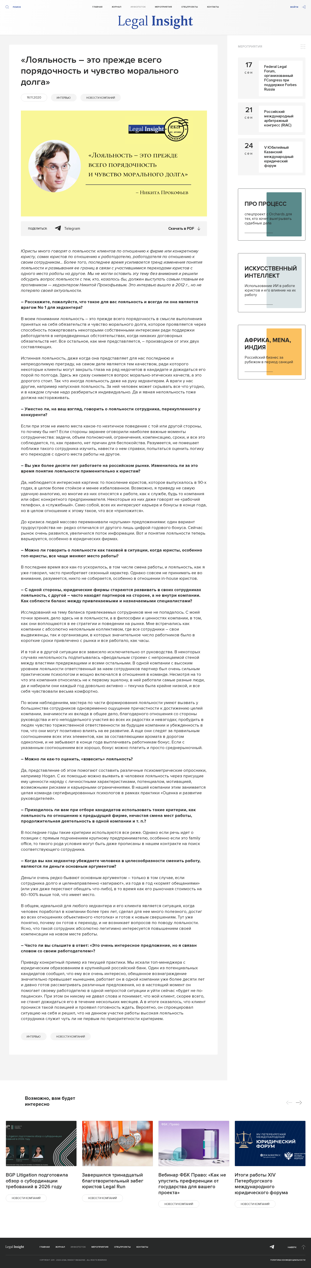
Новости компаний (100, 97)
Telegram (72, 228)
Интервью (64, 97)
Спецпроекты (189, 7)
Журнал (116, 7)
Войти (294, 7)
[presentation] (289, 1103)
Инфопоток (138, 7)
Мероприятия (163, 7)
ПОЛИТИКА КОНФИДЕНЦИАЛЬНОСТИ (287, 1260)
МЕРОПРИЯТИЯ (250, 46)
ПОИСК (17, 7)
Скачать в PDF (181, 228)
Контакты (213, 7)
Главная (97, 7)
